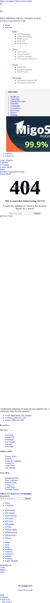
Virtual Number (23, 54)
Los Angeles (10, 442)
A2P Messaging (23, 34)
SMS (14, 31)
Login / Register (11, 561)
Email (15, 65)
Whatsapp (16, 78)
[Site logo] (6, 21)
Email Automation (24, 69)
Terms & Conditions (13, 461)
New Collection (11, 480)
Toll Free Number (24, 56)
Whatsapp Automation (26, 83)
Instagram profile (12, 478)
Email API (21, 67)
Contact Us (9, 463)
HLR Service (22, 43)
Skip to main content (23, 1)
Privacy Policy (11, 456)
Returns (8, 459)
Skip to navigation (7, 1)
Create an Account (25, 590)
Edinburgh (9, 439)
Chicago (8, 444)
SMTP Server (22, 72)
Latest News (10, 465)
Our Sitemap (10, 468)
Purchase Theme (12, 489)
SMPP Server (22, 39)
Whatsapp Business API (27, 80)
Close (2, 567)
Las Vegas (9, 446)
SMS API (21, 41)
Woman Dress (11, 482)
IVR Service (22, 52)
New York (9, 435)
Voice (14, 49)
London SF (9, 437)
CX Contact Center (27, 59)
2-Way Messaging (24, 36)
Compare (9, 558)
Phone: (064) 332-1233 (16, 418)
